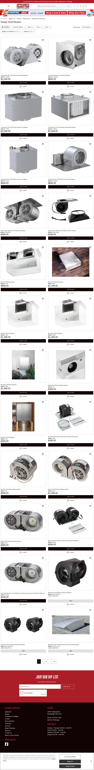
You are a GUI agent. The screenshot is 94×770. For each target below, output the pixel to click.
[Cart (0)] (86, 6)
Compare (24, 86)
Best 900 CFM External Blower (55, 282)
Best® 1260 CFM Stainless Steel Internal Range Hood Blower (63, 540)
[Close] (91, 761)
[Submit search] (68, 6)
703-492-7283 (56, 717)
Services (7, 726)
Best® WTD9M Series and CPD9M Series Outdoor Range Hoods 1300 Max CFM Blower (23, 593)
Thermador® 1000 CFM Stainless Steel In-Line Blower (14, 127)
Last (54, 661)
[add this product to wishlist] (43, 40)
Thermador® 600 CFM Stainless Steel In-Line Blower (14, 179)
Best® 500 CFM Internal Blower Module (58, 385)
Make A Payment (10, 728)
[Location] (80, 6)
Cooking (19, 18)
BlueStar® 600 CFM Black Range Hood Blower (60, 592)
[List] (78, 6)
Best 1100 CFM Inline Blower (55, 333)
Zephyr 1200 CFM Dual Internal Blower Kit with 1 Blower (62, 230)
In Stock (7, 719)
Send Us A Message (53, 720)
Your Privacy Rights (70, 756)
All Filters (6, 27)
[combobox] (19, 27)
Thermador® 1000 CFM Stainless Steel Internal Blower (14, 75)
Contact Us (8, 733)
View (70, 601)
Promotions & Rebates (12, 716)
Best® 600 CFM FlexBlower (8, 437)
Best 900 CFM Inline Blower (8, 333)
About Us (8, 730)
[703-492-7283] (83, 6)
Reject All (70, 761)
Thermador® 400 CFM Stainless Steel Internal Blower (61, 179)
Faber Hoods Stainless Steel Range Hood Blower (13, 230)
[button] (8, 6)
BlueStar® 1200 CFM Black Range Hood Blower (13, 644)
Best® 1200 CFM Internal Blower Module (58, 489)
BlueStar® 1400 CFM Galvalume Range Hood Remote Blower (63, 644)
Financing (8, 723)
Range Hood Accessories (38, 18)
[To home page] (22, 6)
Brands (7, 714)
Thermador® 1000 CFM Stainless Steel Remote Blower (62, 127)
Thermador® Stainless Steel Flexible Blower (59, 75)
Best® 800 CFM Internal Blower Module (10, 489)
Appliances (12, 18)
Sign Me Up (66, 686)
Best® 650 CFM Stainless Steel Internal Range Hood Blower (63, 436)
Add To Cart (23, 82)
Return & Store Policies (12, 735)
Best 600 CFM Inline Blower (8, 282)
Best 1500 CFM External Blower (9, 384)
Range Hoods (26, 18)
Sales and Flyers (10, 721)
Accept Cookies (70, 766)
